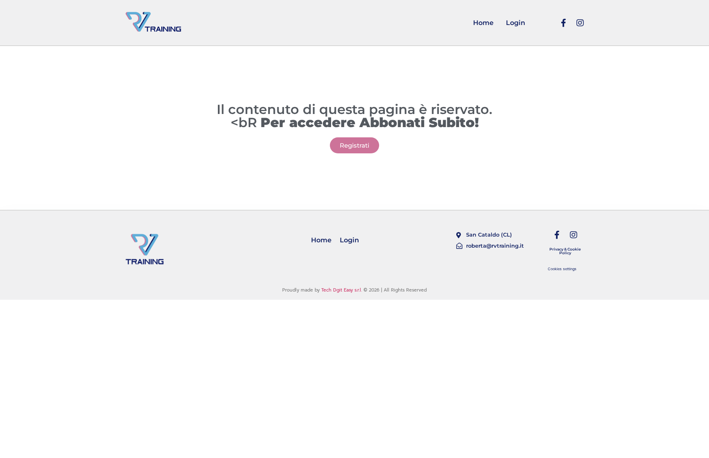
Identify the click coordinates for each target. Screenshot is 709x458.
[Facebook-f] (564, 23)
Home (483, 23)
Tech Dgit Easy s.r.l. (341, 290)
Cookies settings (562, 269)
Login (515, 23)
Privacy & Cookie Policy (565, 251)
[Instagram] (580, 23)
